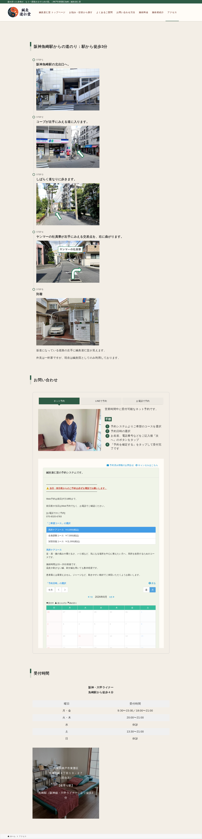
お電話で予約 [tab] (142, 401)
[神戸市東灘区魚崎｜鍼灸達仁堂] (19, 12)
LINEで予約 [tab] (101, 401)
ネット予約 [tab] (59, 401)
